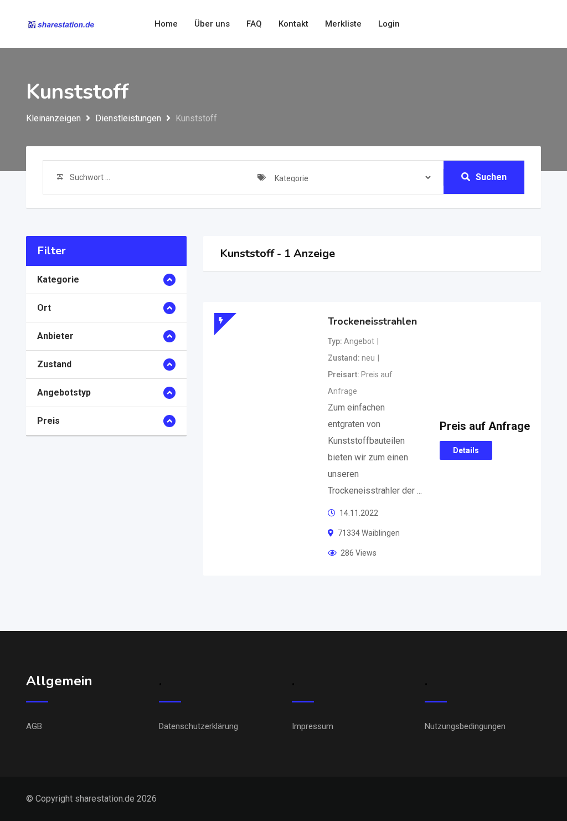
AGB (34, 726)
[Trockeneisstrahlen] (264, 348)
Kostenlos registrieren (492, 24)
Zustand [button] (54, 364)
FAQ (254, 24)
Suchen (491, 177)
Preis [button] (48, 420)
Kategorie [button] (58, 279)
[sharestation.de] (62, 24)
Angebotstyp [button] (64, 392)
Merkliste (343, 24)
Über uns (212, 24)
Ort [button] (44, 307)
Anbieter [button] (55, 336)
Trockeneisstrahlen (372, 321)
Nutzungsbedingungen (465, 726)
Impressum (312, 726)
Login (389, 24)
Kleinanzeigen (53, 118)
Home (166, 24)
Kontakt (293, 24)
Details (466, 450)
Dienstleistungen (128, 118)
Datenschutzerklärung (198, 726)
